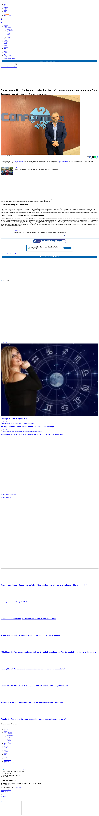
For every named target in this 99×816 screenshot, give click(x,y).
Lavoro (5, 52)
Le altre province (8, 27)
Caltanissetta (10, 30)
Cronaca (6, 8)
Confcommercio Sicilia (17, 161)
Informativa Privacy (5, 791)
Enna (8, 32)
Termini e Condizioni (6, 790)
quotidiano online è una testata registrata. (14, 770)
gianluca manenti (17, 253)
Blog (5, 54)
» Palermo (3, 67)
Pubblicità (6, 56)
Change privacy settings (9, 58)
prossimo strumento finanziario (40, 162)
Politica (5, 10)
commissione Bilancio (63, 161)
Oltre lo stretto (7, 15)
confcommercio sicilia (6, 253)
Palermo (6, 4)
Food (5, 12)
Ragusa (8, 34)
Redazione (4, 155)
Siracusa (6, 7)
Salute (5, 51)
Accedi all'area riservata (49, 61)
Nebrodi (6, 41)
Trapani (9, 37)
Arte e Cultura (7, 55)
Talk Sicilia (6, 14)
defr (12, 253)
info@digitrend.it (18, 787)
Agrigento (9, 29)
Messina (9, 33)
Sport (5, 11)
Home (5, 45)
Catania (5, 5)
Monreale (6, 40)
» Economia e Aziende (11, 67)
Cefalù (5, 43)
